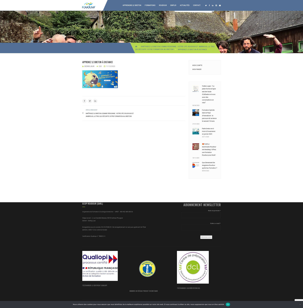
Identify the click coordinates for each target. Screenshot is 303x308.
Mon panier (196, 69)
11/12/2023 (110, 66)
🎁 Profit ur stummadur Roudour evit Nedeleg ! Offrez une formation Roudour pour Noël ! (209, 149)
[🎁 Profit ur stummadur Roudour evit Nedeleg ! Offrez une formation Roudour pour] (195, 146)
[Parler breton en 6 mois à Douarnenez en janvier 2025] (195, 131)
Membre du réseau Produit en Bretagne (144, 291)
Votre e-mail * (215, 223)
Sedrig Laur (89, 66)
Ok (228, 304)
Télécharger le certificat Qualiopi (94, 285)
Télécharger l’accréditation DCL (188, 288)
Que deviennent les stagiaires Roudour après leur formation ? (209, 165)
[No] (300, 304)
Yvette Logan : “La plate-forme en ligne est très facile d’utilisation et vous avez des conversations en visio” (209, 94)
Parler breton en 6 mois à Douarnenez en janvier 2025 (208, 131)
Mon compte (197, 65)
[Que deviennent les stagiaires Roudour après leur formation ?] (195, 165)
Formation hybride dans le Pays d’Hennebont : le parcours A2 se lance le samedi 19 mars (209, 115)
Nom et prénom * (214, 210)
